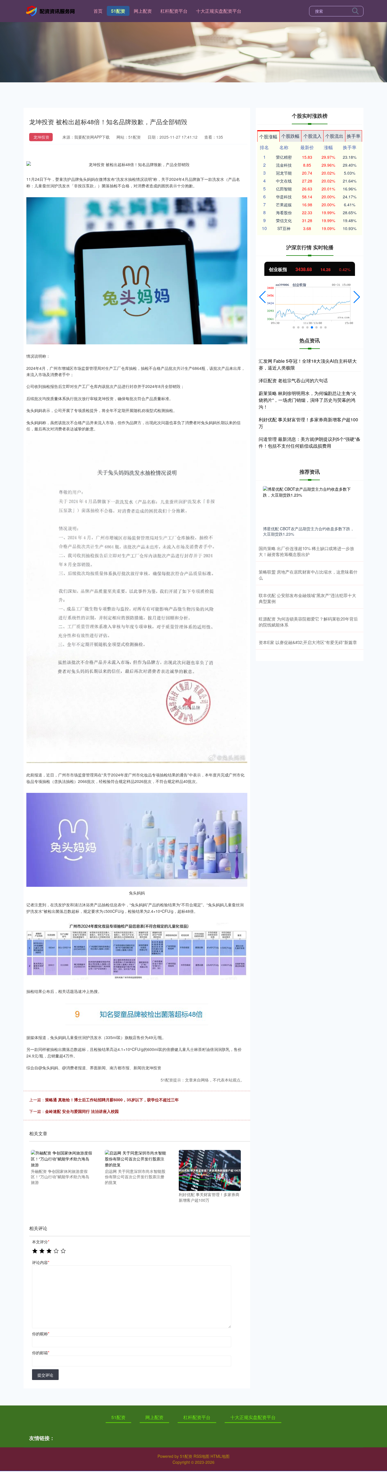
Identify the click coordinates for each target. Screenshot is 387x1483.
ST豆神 (283, 228)
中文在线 (284, 181)
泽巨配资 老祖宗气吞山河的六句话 (293, 380)
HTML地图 (219, 1456)
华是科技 (284, 196)
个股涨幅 (268, 136)
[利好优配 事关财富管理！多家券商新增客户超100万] (210, 1170)
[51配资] (51, 10)
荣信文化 (284, 220)
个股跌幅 (290, 136)
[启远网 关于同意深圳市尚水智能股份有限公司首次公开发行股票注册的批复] (136, 1158)
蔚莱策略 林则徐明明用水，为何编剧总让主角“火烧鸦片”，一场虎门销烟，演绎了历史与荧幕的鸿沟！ (307, 400)
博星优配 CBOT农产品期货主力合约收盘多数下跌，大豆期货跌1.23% (308, 531)
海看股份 (284, 212)
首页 (98, 11)
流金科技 (284, 165)
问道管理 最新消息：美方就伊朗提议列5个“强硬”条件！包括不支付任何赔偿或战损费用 (309, 442)
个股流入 (312, 136)
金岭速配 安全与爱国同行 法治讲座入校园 (82, 1111)
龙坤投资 (41, 137)
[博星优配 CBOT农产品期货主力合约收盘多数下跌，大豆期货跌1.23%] (309, 505)
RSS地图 (201, 1456)
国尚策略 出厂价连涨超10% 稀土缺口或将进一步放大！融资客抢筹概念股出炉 (306, 551)
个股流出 (334, 136)
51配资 (118, 11)
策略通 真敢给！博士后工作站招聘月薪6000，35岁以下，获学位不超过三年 (112, 1099)
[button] (262, 297)
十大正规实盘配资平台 (218, 11)
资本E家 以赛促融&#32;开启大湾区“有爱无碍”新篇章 (308, 642)
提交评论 (45, 1375)
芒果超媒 (284, 204)
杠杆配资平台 (174, 11)
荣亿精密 (284, 157)
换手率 (353, 136)
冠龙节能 (284, 173)
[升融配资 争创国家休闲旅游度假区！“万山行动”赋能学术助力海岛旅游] (62, 1158)
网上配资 (143, 11)
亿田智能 (284, 189)
